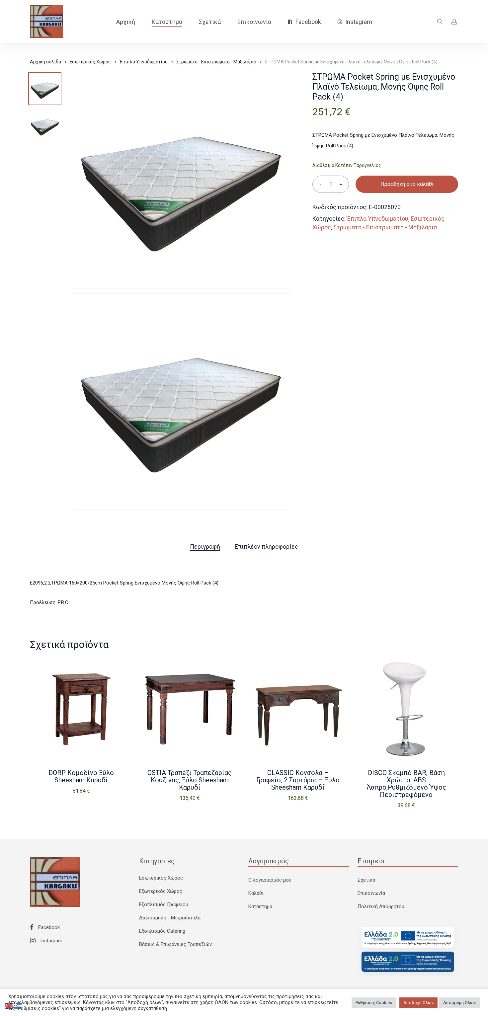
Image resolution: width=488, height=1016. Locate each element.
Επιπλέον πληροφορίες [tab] (266, 546)
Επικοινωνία (371, 893)
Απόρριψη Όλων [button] (459, 1002)
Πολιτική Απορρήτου (381, 906)
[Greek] (18, 1006)
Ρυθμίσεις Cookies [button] (374, 1002)
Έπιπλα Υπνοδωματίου (144, 61)
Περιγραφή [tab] (205, 546)
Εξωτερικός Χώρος (160, 891)
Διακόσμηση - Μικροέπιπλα (170, 918)
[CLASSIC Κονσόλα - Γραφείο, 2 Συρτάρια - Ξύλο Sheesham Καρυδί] (298, 709)
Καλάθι (256, 893)
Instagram (50, 941)
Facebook (48, 927)
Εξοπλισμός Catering (162, 931)
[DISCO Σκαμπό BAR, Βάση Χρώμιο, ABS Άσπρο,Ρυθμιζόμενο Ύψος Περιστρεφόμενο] (406, 709)
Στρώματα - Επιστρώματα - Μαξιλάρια (216, 61)
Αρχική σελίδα (45, 61)
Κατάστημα (260, 906)
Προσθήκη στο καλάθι (407, 184)
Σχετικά (366, 880)
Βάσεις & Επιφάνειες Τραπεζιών (175, 944)
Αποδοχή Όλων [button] (418, 1002)
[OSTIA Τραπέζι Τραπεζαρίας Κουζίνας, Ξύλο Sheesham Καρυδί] (189, 709)
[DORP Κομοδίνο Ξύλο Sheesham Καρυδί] (81, 709)
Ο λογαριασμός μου (269, 880)
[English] (9, 1006)
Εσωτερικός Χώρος (90, 61)
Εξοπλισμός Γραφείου (163, 904)
